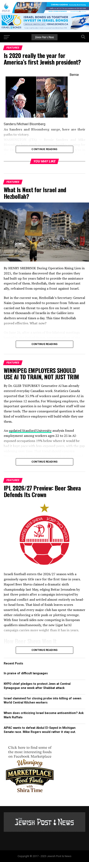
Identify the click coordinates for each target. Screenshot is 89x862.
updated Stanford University (30, 430)
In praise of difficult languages (26, 673)
